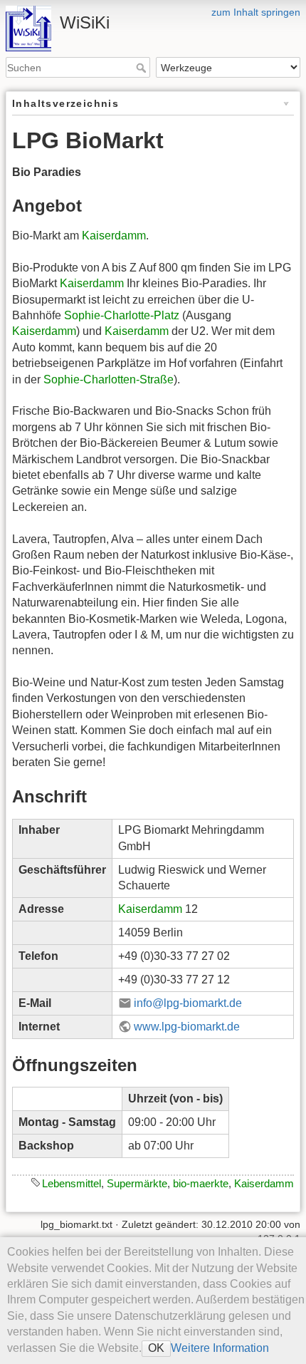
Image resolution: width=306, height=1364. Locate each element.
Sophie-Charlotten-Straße (108, 379)
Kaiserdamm (114, 235)
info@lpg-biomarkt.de (188, 1003)
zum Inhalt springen (255, 12)
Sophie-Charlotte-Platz (121, 315)
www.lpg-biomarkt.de (187, 1027)
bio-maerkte (200, 1183)
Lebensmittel (71, 1183)
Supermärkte (137, 1183)
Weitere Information (220, 1348)
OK (156, 1348)
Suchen (142, 68)
